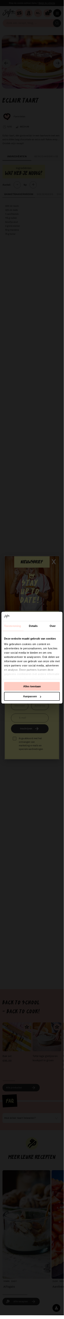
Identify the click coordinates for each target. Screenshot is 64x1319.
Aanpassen (30, 696)
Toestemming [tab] (12, 625)
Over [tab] (53, 625)
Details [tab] (33, 625)
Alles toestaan (32, 686)
